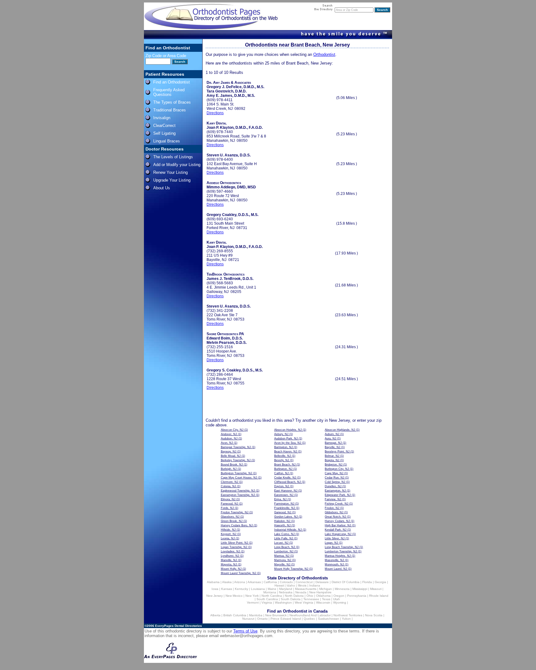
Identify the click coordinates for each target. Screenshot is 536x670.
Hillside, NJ (228, 529)
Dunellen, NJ (333, 486)
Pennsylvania (356, 595)
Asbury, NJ (281, 434)
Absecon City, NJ (232, 429)
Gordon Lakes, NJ (286, 516)
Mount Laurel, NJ (336, 568)
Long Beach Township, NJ (342, 547)
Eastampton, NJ (335, 490)
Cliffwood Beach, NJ (287, 481)
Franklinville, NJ (284, 508)
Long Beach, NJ (284, 547)
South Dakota (291, 599)
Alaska (227, 582)
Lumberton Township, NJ (341, 551)
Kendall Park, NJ (335, 529)
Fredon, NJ (332, 508)
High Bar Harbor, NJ (338, 525)
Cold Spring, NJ (335, 481)
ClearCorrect (164, 125)
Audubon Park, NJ (286, 438)
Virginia (266, 602)
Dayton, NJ (281, 486)
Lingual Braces (166, 141)
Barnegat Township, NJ (236, 447)
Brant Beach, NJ (285, 464)
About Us (161, 188)
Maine (272, 589)
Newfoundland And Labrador (310, 615)
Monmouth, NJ (334, 564)
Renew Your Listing (170, 172)
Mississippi (359, 589)
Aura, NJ (330, 438)
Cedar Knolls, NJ (285, 477)
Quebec (309, 618)
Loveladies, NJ (230, 551)
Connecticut (304, 582)
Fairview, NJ (333, 499)
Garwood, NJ (282, 512)
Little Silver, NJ (335, 538)
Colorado (286, 582)
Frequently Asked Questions (169, 92)
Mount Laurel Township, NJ (238, 573)
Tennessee (311, 599)
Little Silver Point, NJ (234, 542)
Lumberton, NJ (283, 551)
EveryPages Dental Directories (178, 625)
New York (252, 595)
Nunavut (248, 618)
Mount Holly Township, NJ (291, 568)
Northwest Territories (347, 615)
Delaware (322, 582)
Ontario (262, 618)
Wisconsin (323, 602)
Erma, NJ (280, 499)
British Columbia (234, 615)
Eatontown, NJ (283, 495)
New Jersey (214, 595)
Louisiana (258, 589)
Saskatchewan (328, 618)
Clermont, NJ (229, 481)
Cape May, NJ (334, 473)
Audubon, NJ (229, 438)
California (270, 582)
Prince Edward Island (285, 618)
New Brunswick (276, 615)
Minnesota (342, 589)
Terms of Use (245, 631)
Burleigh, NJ (229, 468)
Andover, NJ (229, 434)
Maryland (285, 589)
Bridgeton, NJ (333, 464)
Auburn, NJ (332, 434)
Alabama (213, 582)
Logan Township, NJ (234, 547)
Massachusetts (305, 589)
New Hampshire (320, 592)
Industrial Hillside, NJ (288, 529)
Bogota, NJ (332, 460)
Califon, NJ (281, 473)
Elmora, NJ (228, 499)
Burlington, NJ (283, 468)
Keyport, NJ (228, 534)
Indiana (314, 585)
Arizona (239, 582)
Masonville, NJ (334, 560)
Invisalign (161, 117)
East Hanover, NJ (285, 490)
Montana (269, 592)
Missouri (376, 589)
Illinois (302, 585)
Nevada (300, 592)
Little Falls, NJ (283, 538)
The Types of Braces (172, 102)
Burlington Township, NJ (236, 473)
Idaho (291, 585)
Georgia (380, 582)
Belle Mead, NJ (231, 455)
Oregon (338, 595)
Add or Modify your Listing (176, 164)
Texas (326, 599)
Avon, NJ (227, 442)
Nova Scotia (373, 615)
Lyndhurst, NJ (230, 555)
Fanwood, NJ (229, 503)
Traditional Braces (169, 110)
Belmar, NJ (332, 455)
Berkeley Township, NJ (236, 460)
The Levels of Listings (173, 157)
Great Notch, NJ (335, 516)
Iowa (215, 589)
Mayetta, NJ (229, 564)
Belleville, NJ (282, 455)
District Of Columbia (346, 582)
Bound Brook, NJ (232, 464)
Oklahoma (323, 595)
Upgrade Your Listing (171, 180)
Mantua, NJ (281, 555)
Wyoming (339, 602)
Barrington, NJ (283, 447)
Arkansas (254, 582)
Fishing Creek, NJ (336, 503)
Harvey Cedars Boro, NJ (237, 525)
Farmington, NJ (284, 503)
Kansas (226, 589)
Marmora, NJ (282, 560)
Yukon (346, 618)
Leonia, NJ (228, 538)
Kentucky (241, 589)
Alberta (215, 615)
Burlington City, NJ (337, 468)
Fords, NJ (227, 508)
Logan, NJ (331, 542)
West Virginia (304, 602)
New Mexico (234, 595)
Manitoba (255, 615)
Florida (367, 582)
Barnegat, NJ (333, 442)
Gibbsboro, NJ (334, 512)
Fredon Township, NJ (234, 512)
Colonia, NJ (228, 486)
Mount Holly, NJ (231, 568)
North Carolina (271, 595)
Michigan (325, 589)
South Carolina (267, 599)
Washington (283, 602)
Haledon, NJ (282, 521)
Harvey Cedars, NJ (337, 521)
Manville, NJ (229, 560)
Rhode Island (378, 595)
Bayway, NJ (228, 451)
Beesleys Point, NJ (337, 451)
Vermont (253, 602)
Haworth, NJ (282, 525)
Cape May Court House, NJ (239, 477)
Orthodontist (324, 54)
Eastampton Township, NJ (238, 495)
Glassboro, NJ (230, 516)
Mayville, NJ (282, 564)
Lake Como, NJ (284, 534)
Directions (215, 113)
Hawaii (279, 585)
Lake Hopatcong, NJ (338, 534)
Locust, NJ (281, 542)
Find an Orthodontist (171, 82)
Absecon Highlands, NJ (340, 429)
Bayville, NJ (332, 447)
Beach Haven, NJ (285, 451)
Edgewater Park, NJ (338, 495)
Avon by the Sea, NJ (287, 442)
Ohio (309, 595)
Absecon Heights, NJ (288, 429)
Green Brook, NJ (232, 521)
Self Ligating (164, 133)
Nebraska (286, 592)
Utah (336, 599)
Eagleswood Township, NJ (238, 490)
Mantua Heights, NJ (338, 555)
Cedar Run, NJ (334, 477)
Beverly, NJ (281, 460)
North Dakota (294, 595)
